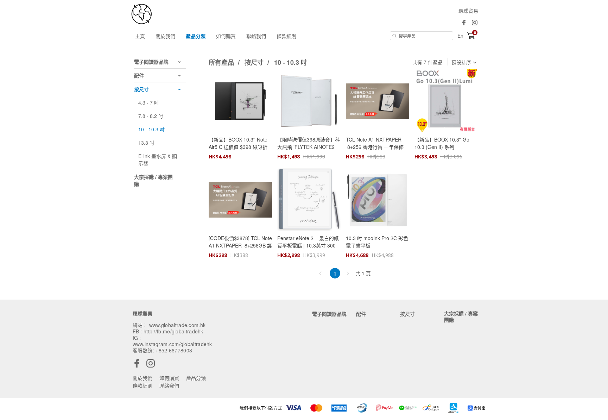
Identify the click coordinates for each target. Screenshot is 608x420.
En (460, 35)
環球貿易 (468, 10)
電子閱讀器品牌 (329, 314)
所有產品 (222, 62)
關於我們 (165, 35)
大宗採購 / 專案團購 (461, 316)
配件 (361, 314)
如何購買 (226, 35)
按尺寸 (255, 62)
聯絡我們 (256, 35)
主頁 (140, 35)
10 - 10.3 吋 (290, 62)
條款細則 (286, 35)
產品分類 (195, 35)
